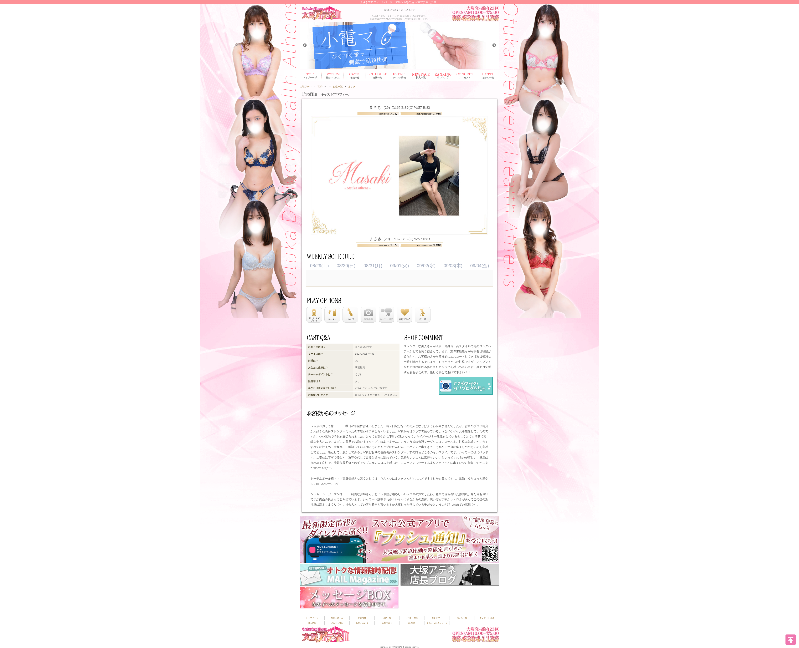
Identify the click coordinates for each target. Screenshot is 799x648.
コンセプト (465, 75)
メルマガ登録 (337, 623)
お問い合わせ (362, 623)
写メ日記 (412, 623)
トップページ (311, 75)
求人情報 (312, 623)
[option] (399, 45)
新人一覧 (421, 75)
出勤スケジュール (377, 75)
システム (333, 75)
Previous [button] (305, 45)
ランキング (443, 75)
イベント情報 (399, 75)
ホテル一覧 (487, 75)
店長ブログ (387, 623)
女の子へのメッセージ (437, 623)
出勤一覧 (387, 618)
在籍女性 (355, 75)
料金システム (337, 618)
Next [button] (494, 45)
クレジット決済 (487, 618)
